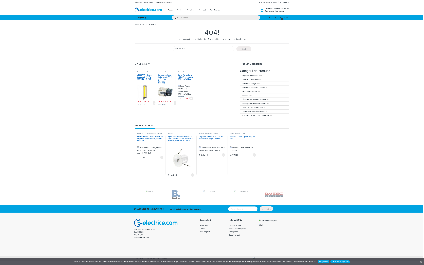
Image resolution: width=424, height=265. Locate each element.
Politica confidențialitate (237, 228)
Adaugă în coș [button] (152, 103)
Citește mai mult (190, 98)
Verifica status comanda (268, 2)
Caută (244, 49)
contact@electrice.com (164, 2)
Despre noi (204, 225)
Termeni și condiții (235, 225)
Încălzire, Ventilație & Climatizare (254, 99)
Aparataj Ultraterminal (250, 75)
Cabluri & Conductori (250, 80)
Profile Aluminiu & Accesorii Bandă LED (149, 134)
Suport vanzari (215, 10)
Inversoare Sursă (163, 72)
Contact (202, 10)
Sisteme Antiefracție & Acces (253, 111)
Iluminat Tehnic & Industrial (142, 72)
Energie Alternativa (250, 91)
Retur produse (234, 232)
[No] (421, 262)
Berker (232, 133)
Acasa (170, 10)
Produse (180, 10)
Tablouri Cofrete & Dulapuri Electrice (256, 115)
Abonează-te (266, 209)
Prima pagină (139, 24)
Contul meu (285, 2)
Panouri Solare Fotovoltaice (182, 72)
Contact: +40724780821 (144, 2)
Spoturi (170, 133)
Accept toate (323, 262)
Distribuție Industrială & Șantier (254, 87)
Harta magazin (205, 232)
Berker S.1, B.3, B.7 (240, 133)
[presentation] (288, 196)
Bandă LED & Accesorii (144, 133)
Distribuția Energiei (249, 84)
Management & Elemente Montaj (254, 103)
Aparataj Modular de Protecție (208, 133)
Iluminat (245, 95)
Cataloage (191, 10)
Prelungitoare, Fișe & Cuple (253, 107)
